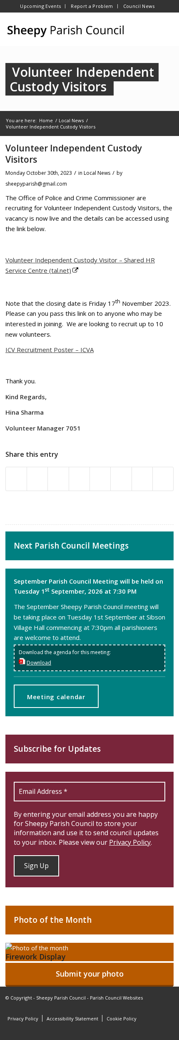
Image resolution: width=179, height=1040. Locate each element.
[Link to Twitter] (167, 1007)
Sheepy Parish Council (61, 998)
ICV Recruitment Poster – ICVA (49, 349)
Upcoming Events (40, 6)
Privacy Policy (130, 842)
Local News (71, 120)
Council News (139, 6)
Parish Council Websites (116, 998)
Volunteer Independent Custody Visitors (82, 79)
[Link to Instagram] (155, 1007)
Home (46, 120)
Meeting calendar (56, 696)
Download (39, 662)
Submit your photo (90, 974)
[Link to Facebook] (142, 1007)
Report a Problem (92, 6)
